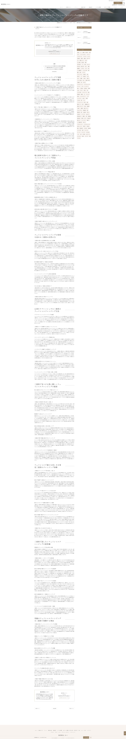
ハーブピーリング (84, 92)
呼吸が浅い (88, 118)
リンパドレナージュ (80, 102)
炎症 (87, 74)
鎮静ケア (88, 120)
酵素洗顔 (78, 112)
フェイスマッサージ (83, 96)
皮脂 (77, 88)
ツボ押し (84, 78)
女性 (80, 134)
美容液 (85, 58)
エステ (78, 54)
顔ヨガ (84, 98)
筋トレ (83, 104)
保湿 (85, 64)
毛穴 (81, 82)
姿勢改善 (89, 116)
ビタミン (81, 90)
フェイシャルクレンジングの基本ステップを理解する (54, 69)
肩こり (86, 66)
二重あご (78, 108)
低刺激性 (88, 106)
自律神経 (78, 58)
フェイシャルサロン (83, 54)
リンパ (88, 96)
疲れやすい (78, 120)
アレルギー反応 (85, 70)
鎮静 (77, 128)
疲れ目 (78, 96)
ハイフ (84, 100)
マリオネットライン (80, 124)
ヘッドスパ (83, 72)
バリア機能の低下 (79, 122)
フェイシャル (86, 130)
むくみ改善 (78, 62)
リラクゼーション (79, 56)
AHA (87, 90)
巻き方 (85, 102)
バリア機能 (81, 88)
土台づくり (87, 114)
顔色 (85, 106)
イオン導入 (85, 128)
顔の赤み (88, 126)
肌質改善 (78, 94)
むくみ (86, 68)
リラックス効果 (79, 80)
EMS (81, 100)
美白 (88, 92)
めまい (84, 80)
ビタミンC (88, 64)
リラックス (84, 56)
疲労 (88, 70)
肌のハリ (84, 122)
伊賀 (82, 130)
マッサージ (88, 54)
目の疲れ (84, 74)
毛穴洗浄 (84, 134)
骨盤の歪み (78, 118)
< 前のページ (37, 708)
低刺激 (89, 88)
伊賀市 (82, 58)
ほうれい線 (87, 132)
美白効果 (89, 128)
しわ (77, 60)
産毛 (87, 110)
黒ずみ (85, 90)
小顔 (86, 116)
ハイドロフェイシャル (87, 124)
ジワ (82, 64)
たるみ (86, 60)
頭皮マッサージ (82, 60)
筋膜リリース (79, 104)
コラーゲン (78, 86)
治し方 (78, 78)
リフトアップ (83, 132)
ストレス (88, 56)
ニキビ (78, 134)
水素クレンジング (79, 126)
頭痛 (88, 66)
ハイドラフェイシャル (87, 84)
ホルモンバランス (79, 110)
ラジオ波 (78, 100)
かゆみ (78, 90)
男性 (89, 136)
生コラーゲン (88, 134)
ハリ (81, 76)
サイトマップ (72, 732)
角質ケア (84, 126)
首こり (85, 118)
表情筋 (82, 108)
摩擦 (85, 62)
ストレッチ (87, 94)
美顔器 (84, 116)
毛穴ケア (84, 82)
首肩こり (88, 78)
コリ (84, 94)
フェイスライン (79, 98)
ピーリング (78, 132)
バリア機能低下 (79, 70)
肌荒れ (83, 136)
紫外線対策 (81, 128)
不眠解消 (78, 82)
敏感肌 (83, 52)
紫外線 (78, 52)
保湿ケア (78, 76)
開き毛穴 (87, 52)
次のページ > (72, 708)
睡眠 (77, 72)
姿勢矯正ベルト (87, 104)
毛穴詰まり (78, 114)
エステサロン (79, 136)
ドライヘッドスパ (79, 74)
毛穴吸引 (82, 62)
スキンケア (86, 136)
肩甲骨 (82, 118)
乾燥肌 (82, 94)
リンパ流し (82, 68)
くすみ (82, 86)
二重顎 (86, 98)
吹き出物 (78, 66)
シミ (80, 52)
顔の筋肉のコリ (79, 116)
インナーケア (83, 114)
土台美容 (84, 112)
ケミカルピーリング (80, 84)
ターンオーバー (86, 86)
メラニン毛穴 (79, 130)
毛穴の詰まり (79, 64)
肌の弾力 (84, 76)
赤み (88, 68)
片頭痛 (81, 78)
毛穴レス (88, 112)
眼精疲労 (78, 68)
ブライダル (78, 138)
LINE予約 (118, 2)
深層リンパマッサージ (80, 106)
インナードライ (83, 120)
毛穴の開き (85, 88)
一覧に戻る (54, 708)
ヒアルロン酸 (79, 92)
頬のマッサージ (86, 108)
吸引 (81, 112)
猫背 (87, 102)
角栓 (80, 72)
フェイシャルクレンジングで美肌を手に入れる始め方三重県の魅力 (55, 65)
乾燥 (89, 52)
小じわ (88, 76)
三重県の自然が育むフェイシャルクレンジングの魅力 (54, 67)
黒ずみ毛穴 (82, 66)
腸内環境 (84, 110)
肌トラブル (88, 58)
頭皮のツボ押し (88, 80)
